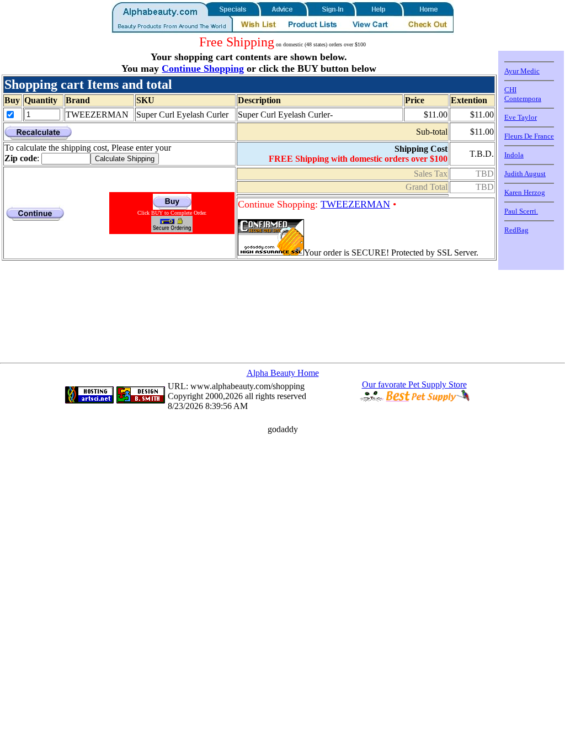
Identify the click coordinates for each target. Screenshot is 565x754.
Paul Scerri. (521, 211)
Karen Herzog (524, 192)
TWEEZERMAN (355, 204)
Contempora (522, 98)
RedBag (516, 230)
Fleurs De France (529, 136)
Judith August (525, 173)
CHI (510, 90)
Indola (514, 155)
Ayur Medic (522, 71)
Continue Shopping (203, 68)
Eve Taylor (520, 117)
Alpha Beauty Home (283, 373)
